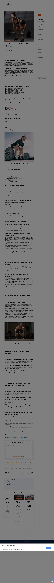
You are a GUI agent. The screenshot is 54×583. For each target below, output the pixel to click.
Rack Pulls (19, 468)
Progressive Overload (41, 57)
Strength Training (25, 468)
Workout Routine (29, 498)
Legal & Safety (40, 47)
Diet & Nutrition (40, 34)
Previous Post (7, 472)
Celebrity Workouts (40, 29)
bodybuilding (7, 468)
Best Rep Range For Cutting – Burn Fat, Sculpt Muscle (11, 474)
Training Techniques (40, 60)
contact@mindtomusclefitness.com (18, 456)
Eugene (13, 445)
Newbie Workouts (40, 54)
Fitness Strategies (40, 42)
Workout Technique (40, 65)
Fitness (16, 468)
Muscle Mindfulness (40, 52)
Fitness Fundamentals (41, 39)
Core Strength (39, 31)
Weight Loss (39, 62)
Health (38, 44)
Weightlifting (31, 468)
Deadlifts (12, 468)
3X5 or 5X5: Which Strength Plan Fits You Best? (27, 473)
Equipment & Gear (40, 36)
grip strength (11, 108)
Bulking (39, 26)
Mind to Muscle (40, 49)
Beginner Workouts (40, 24)
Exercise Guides (8, 40)
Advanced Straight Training (41, 21)
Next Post (32, 472)
